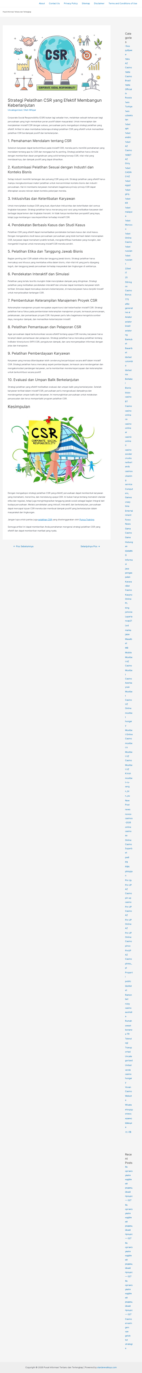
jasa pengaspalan (128, 572)
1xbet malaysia (128, 211)
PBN (127, 866)
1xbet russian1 (128, 259)
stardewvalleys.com (107, 1367)
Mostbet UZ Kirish (128, 769)
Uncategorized (15, 110)
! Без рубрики (128, 50)
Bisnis (128, 388)
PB (126, 862)
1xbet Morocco (128, 224)
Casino (128, 406)
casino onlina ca (128, 414)
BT (126, 401)
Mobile (128, 652)
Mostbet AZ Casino (128, 661)
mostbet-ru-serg (128, 782)
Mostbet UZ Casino (128, 756)
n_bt (127, 791)
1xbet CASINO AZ (128, 172)
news (127, 809)
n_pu (127, 795)
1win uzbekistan (129, 115)
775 (127, 299)
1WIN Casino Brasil (128, 76)
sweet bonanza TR (128, 1029)
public (128, 981)
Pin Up (128, 880)
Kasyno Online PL (128, 598)
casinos (129, 471)
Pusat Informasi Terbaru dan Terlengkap (17, 12)
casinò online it (128, 441)
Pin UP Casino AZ (128, 910)
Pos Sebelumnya (23, 546)
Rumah (128, 1021)
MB (126, 647)
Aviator (128, 317)
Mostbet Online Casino (129, 734)
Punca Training (86, 519)
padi (127, 857)
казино (128, 1118)
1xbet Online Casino (128, 237)
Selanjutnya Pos (90, 546)
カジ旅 (128, 1132)
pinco (127, 946)
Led (127, 625)
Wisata (128, 1104)
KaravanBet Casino (128, 585)
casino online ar (128, 428)
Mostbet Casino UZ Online (128, 700)
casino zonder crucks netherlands (128, 458)
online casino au (128, 831)
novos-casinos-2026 (129, 818)
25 (126, 277)
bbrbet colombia (129, 361)
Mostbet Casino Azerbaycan (128, 678)
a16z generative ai (129, 308)
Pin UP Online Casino (128, 937)
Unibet (128, 1065)
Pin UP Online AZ (128, 924)
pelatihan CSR (45, 519)
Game (128, 537)
